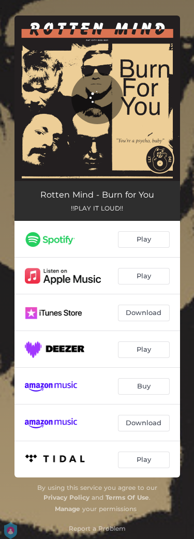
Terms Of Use (127, 497)
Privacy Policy (66, 497)
